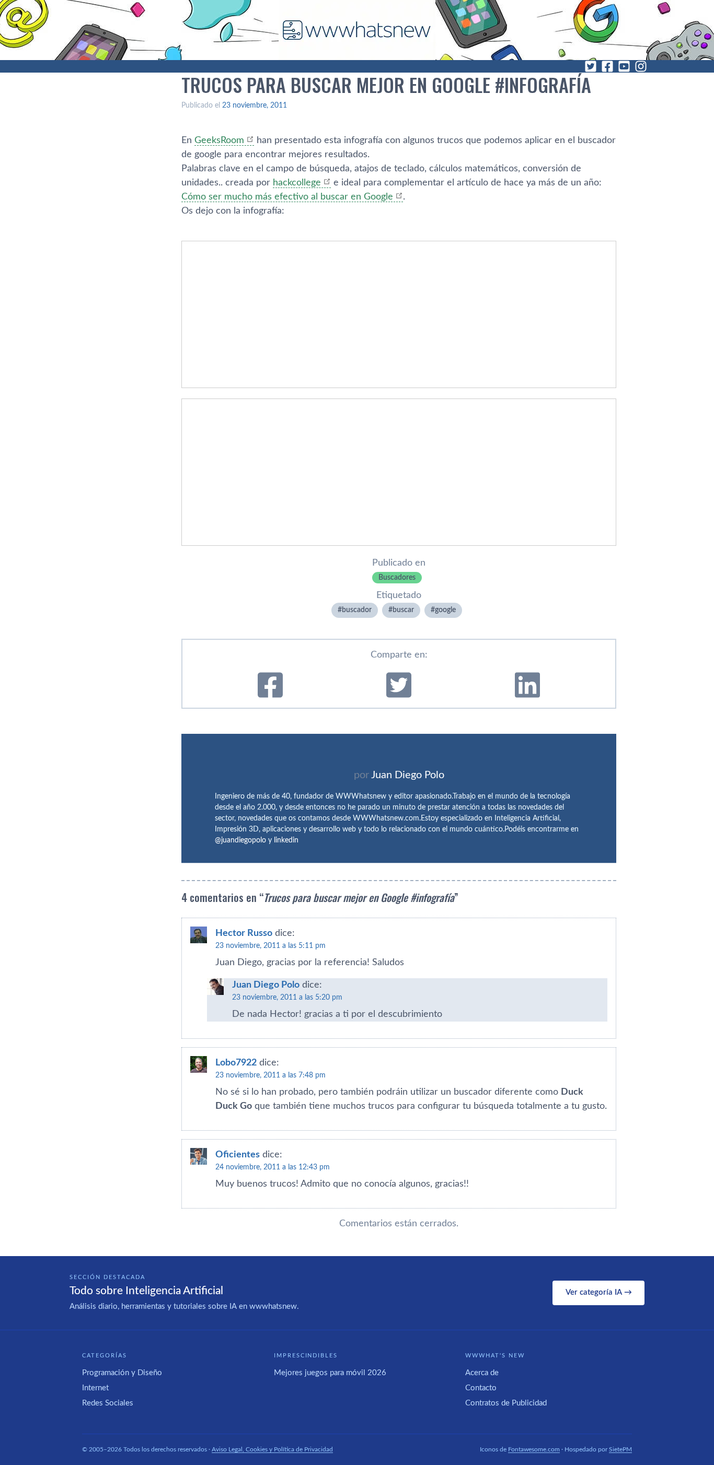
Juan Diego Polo (407, 775)
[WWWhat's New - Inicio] (357, 30)
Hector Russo (243, 933)
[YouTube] (624, 66)
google (445, 610)
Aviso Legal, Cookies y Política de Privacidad (272, 1449)
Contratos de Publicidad (506, 1403)
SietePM (620, 1449)
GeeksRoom (219, 140)
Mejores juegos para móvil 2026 (330, 1373)
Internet (95, 1388)
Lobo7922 (236, 1063)
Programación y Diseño (122, 1373)
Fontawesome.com (534, 1449)
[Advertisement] (399, 314)
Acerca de (482, 1373)
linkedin (286, 840)
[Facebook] (607, 66)
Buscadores (397, 577)
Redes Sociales (107, 1403)
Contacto (481, 1388)
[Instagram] (641, 66)
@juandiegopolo (240, 840)
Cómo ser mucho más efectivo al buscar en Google (287, 197)
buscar (403, 610)
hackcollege (297, 182)
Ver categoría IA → (599, 1292)
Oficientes (237, 1154)
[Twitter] (590, 66)
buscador (357, 610)
